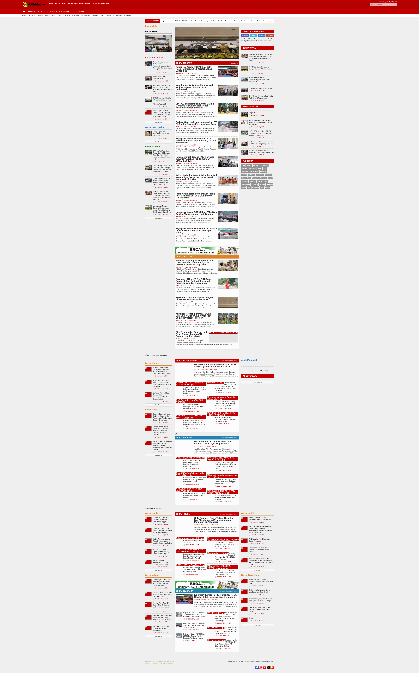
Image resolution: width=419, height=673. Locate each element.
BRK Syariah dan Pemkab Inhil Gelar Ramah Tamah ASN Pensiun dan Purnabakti (191, 334)
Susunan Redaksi (84, 3)
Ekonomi (256, 165)
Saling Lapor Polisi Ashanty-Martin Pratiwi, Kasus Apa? (161, 134)
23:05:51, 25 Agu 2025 (160, 588)
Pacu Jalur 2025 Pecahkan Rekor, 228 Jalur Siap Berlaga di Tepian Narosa (162, 617)
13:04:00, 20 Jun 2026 (160, 202)
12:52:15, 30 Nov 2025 (191, 484)
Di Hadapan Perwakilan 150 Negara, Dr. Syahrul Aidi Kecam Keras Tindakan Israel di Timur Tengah (194, 423)
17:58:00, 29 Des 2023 (191, 560)
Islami (244, 187)
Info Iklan (62, 3)
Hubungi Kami (72, 3)
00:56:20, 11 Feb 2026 (160, 214)
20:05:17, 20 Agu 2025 (160, 622)
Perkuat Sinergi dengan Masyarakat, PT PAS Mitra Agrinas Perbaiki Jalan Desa (196, 123)
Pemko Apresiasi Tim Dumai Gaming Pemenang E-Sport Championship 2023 (225, 572)
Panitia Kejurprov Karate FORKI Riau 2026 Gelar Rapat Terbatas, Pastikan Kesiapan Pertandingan (226, 617)
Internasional (85, 15)
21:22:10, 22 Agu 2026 (189, 110)
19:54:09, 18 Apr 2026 (191, 428)
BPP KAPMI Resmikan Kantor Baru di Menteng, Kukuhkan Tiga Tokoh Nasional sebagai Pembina (195, 106)
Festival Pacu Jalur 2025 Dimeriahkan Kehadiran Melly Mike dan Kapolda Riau (161, 606)
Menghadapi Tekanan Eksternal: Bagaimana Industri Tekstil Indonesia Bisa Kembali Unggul (161, 209)
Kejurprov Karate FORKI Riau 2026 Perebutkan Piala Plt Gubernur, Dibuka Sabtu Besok (196, 140)
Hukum (109, 15)
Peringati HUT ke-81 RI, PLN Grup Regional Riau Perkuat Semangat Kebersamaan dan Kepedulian (193, 281)
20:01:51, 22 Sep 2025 (256, 127)
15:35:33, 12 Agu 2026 (160, 72)
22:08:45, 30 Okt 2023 (256, 146)
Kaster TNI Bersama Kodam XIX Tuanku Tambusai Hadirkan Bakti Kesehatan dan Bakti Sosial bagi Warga (162, 66)
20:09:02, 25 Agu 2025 (160, 611)
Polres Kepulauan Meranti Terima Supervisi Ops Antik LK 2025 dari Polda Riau (260, 122)
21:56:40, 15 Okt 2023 (256, 155)
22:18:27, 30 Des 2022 (256, 115)
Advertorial (64, 11)
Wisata (24, 15)
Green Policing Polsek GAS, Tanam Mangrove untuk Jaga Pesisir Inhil (259, 79)
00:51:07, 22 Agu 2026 (189, 200)
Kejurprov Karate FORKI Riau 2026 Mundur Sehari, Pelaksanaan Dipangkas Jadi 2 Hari (226, 630)
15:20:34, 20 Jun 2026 (206, 446)
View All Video (257, 383)
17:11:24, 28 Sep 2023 (223, 561)
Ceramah (40, 15)
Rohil (54, 15)
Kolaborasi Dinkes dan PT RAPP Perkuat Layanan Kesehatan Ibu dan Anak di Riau (162, 88)
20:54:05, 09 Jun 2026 (256, 543)
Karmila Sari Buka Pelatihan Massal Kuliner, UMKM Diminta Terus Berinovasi (194, 87)
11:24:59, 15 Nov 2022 (256, 614)
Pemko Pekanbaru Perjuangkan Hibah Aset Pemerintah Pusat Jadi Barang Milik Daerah (195, 196)
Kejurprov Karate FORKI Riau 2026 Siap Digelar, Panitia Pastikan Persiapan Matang (196, 230)
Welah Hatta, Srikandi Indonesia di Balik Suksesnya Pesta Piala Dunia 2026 (215, 365)
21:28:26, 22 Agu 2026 (188, 92)
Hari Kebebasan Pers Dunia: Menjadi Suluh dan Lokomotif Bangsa (259, 550)
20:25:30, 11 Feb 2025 (160, 376)
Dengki (251, 618)
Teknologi (270, 184)
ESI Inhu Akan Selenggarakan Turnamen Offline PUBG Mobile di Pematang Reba (194, 570)
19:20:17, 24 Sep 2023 (256, 594)
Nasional (268, 175)
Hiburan (262, 184)
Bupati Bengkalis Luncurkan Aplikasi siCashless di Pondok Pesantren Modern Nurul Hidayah (226, 465)
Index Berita (52, 11)
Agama (260, 181)
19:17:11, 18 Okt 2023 (190, 574)
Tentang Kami (52, 3)
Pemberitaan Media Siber (100, 3)
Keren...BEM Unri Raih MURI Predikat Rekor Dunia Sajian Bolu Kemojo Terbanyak (162, 383)
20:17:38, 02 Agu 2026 (256, 522)
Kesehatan (127, 15)
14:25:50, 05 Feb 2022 (160, 138)
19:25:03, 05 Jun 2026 (160, 119)
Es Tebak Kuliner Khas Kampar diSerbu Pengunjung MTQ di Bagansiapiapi (161, 396)
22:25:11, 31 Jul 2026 (188, 339)
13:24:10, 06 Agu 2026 (188, 320)
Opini (243, 178)
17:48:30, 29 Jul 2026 (160, 452)
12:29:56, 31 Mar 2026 (223, 408)
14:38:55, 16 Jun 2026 (256, 586)
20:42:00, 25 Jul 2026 (160, 81)
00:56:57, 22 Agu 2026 (189, 163)
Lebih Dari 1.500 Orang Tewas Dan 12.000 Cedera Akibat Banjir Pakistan (162, 530)
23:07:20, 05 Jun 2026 (256, 100)
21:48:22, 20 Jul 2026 (160, 93)
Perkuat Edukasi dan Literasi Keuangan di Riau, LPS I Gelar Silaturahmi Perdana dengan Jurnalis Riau (162, 195)
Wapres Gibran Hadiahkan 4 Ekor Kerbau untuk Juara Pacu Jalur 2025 (162, 594)
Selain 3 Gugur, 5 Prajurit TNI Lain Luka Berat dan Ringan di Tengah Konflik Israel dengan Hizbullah (225, 386)
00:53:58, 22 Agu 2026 (190, 182)
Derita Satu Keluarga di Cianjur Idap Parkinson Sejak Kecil (260, 591)
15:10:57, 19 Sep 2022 (160, 535)
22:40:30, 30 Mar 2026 (223, 424)
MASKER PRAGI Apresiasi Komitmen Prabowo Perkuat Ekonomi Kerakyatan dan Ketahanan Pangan (162, 445)
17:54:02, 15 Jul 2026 (190, 395)
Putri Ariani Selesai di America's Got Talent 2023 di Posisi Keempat (225, 556)
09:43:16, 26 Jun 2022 (256, 620)
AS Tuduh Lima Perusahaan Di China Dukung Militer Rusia (160, 562)
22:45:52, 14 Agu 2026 (186, 285)
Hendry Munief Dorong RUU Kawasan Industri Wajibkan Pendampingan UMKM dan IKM (191, 21)
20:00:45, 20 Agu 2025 (160, 632)
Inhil (249, 187)
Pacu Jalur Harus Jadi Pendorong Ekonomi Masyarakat (161, 628)
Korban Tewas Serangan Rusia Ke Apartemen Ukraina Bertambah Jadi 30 (162, 541)
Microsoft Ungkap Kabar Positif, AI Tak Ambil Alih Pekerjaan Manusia (226, 497)
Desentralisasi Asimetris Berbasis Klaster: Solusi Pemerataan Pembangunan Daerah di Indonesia (162, 417)
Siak (265, 181)
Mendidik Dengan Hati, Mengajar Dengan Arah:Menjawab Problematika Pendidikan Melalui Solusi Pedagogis (260, 529)
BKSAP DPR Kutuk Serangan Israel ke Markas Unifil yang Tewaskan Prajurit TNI (225, 404)
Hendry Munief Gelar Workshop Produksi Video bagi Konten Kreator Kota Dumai (194, 480)
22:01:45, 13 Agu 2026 (223, 623)
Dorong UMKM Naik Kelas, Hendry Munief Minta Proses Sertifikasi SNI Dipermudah (162, 181)
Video (74, 11)
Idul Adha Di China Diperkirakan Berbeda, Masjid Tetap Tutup (161, 552)
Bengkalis (245, 171)
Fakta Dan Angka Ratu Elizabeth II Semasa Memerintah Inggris (161, 520)
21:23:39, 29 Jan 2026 (206, 525)
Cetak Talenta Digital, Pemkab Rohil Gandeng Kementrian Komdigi (194, 495)
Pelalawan (75, 15)
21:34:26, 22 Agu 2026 (189, 73)
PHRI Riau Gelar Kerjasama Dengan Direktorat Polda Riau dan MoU (194, 298)
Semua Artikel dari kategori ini (229, 361)
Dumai (271, 178)
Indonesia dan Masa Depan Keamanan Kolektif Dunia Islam (260, 519)
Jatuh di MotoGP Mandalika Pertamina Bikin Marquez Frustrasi (261, 151)
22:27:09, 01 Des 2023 (223, 486)
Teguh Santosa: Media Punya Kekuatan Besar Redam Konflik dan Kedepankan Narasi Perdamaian (194, 390)
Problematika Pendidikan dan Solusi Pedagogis (259, 540)
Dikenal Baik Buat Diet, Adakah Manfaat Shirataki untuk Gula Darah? (260, 609)
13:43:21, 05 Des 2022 (256, 603)
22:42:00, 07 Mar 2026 (256, 567)
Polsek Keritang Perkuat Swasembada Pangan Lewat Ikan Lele (261, 581)
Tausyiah (255, 178)
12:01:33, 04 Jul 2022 (160, 556)
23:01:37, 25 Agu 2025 (160, 598)
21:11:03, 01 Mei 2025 (191, 500)
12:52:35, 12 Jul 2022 (160, 545)
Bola (243, 165)
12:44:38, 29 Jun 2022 (160, 567)
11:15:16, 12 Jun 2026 (256, 535)
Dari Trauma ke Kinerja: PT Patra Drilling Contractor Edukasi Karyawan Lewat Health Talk (193, 463)
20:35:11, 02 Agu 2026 (223, 648)
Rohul (103, 15)
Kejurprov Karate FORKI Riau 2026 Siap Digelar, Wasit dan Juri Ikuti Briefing (196, 213)
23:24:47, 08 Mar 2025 (191, 545)
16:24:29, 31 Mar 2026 (191, 468)
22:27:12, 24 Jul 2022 (160, 401)
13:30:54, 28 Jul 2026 (256, 84)
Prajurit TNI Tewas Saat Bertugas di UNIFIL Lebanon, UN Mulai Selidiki (225, 419)
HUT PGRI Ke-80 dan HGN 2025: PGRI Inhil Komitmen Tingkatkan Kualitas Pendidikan (261, 133)
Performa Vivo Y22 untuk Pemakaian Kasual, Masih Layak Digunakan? (213, 442)
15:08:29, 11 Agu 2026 (186, 302)
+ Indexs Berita (233, 63)
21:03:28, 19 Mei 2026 (191, 411)
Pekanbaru (252, 168)
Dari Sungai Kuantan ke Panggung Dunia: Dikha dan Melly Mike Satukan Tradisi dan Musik (161, 582)
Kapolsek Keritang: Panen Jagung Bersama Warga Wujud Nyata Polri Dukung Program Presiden (193, 316)
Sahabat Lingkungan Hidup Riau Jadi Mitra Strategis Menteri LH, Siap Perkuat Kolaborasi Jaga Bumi (195, 262)
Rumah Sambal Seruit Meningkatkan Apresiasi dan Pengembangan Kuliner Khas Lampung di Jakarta (162, 371)
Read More (158, 122)
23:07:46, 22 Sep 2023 (223, 577)
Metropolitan (117, 15)
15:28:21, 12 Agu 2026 (160, 187)
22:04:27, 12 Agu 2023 (160, 388)
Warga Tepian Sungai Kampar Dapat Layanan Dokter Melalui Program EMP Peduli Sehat (161, 114)
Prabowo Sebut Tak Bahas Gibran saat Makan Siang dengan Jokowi (261, 143)
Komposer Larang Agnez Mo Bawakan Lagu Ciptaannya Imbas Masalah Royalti (193, 556)
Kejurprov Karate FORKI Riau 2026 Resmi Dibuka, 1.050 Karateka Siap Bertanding (194, 69)
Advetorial (263, 178)
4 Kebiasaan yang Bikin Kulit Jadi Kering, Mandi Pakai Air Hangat (260, 600)
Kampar (47, 15)
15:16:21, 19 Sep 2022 (160, 524)
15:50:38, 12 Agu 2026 (223, 636)
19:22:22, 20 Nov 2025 (256, 137)
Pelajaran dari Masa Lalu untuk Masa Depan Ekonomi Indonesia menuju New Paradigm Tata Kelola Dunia (261, 561)
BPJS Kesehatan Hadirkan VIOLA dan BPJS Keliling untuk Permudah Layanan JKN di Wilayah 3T (162, 101)
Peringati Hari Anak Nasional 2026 (191, 56)
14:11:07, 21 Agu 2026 (189, 267)
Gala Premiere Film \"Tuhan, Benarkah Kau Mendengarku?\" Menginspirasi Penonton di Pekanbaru (214, 520)
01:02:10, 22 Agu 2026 (189, 145)
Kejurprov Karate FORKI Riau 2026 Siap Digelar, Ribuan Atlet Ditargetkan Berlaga (226, 643)
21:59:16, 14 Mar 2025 (223, 470)
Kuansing (95, 15)
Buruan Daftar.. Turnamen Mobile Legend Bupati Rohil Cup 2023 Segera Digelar (226, 544)
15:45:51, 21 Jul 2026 (205, 369)
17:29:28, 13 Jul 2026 (160, 106)
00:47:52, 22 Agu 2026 (189, 216)
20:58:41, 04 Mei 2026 (256, 554)
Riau (59, 15)
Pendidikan (264, 165)
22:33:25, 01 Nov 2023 (223, 502)
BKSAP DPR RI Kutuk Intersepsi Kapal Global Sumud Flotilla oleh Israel (194, 407)
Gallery (81, 11)
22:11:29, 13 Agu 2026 (160, 422)
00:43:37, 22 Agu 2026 (189, 235)
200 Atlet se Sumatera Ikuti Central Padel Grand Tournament (261, 97)
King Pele (252, 113)
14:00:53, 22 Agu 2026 (188, 126)
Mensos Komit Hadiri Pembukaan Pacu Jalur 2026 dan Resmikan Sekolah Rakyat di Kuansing (161, 431)
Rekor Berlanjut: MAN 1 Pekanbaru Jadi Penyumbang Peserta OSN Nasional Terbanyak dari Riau (258, 21)
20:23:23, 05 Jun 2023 (223, 548)
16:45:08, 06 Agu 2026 (160, 437)
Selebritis (32, 15)
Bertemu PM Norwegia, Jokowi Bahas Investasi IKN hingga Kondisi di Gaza (226, 482)
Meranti (244, 175)
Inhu (262, 187)
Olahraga (245, 181)
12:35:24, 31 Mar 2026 (223, 392)
